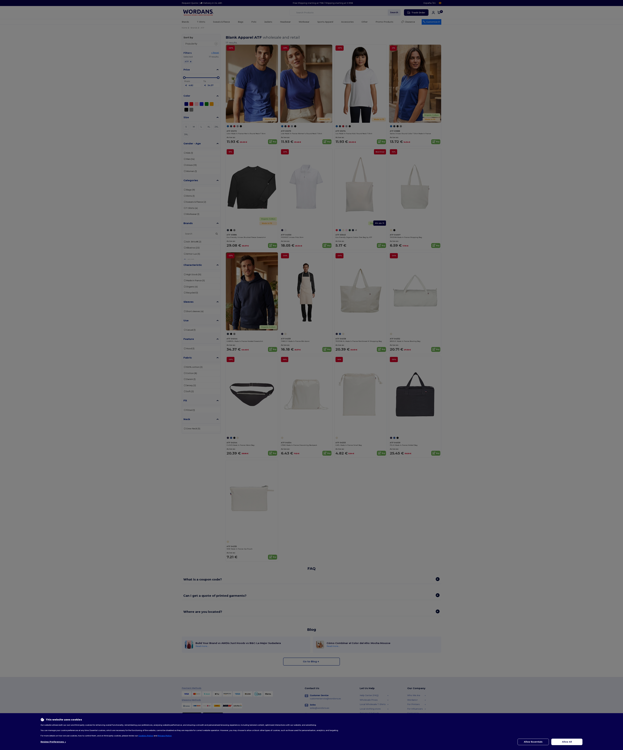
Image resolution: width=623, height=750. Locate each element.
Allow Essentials (533, 742)
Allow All (567, 742)
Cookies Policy (145, 736)
